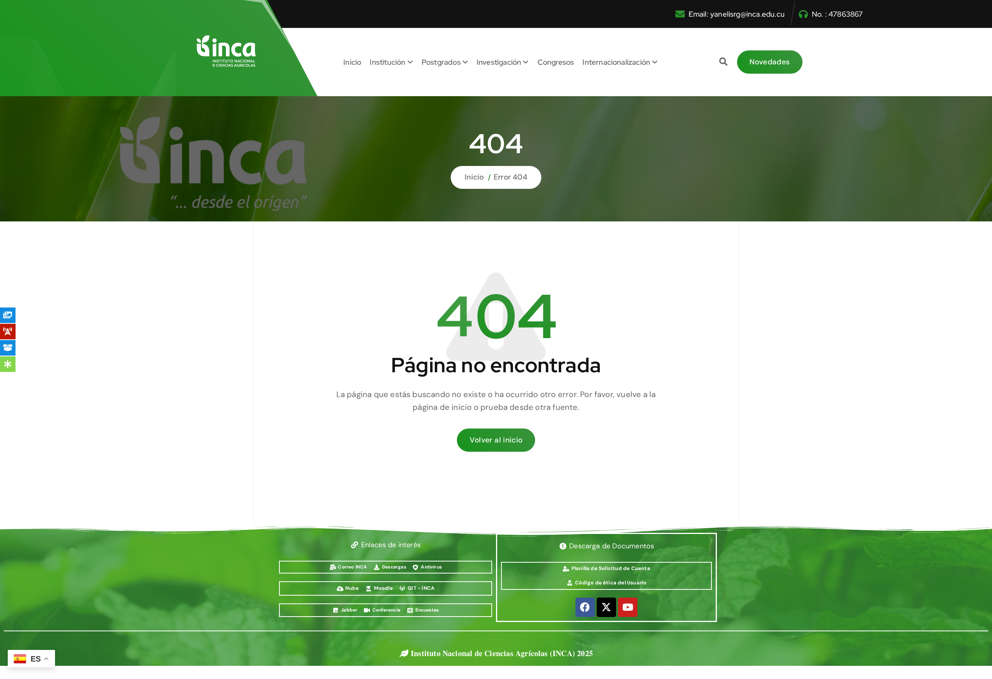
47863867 (845, 14)
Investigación (499, 62)
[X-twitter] (606, 607)
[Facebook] (585, 607)
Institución (387, 62)
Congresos (555, 62)
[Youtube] (627, 607)
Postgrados (441, 62)
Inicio (352, 62)
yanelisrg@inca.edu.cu (747, 14)
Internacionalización (616, 62)
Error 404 (510, 177)
